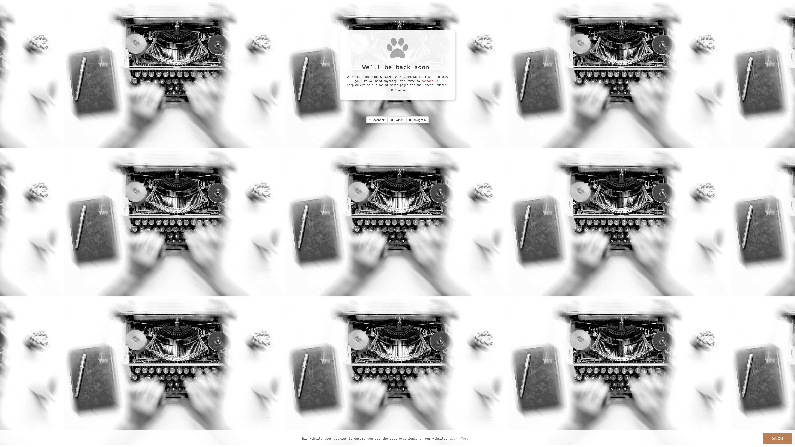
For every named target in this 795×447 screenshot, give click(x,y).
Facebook (378, 120)
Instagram (419, 120)
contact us (430, 81)
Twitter (398, 120)
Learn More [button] (459, 438)
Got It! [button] (777, 438)
